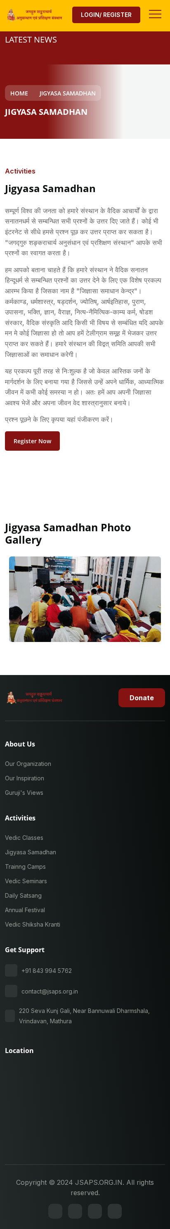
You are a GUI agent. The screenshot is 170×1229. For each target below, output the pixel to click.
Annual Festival (25, 909)
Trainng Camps (25, 866)
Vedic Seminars (26, 880)
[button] (154, 11)
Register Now (32, 441)
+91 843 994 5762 (46, 970)
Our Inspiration (24, 778)
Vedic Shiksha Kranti (32, 924)
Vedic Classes (24, 837)
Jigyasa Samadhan (68, 93)
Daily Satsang (23, 895)
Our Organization (28, 763)
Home (19, 93)
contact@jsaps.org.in (49, 991)
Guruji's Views (24, 792)
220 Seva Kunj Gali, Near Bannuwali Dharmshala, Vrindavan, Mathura (84, 1016)
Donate (142, 698)
